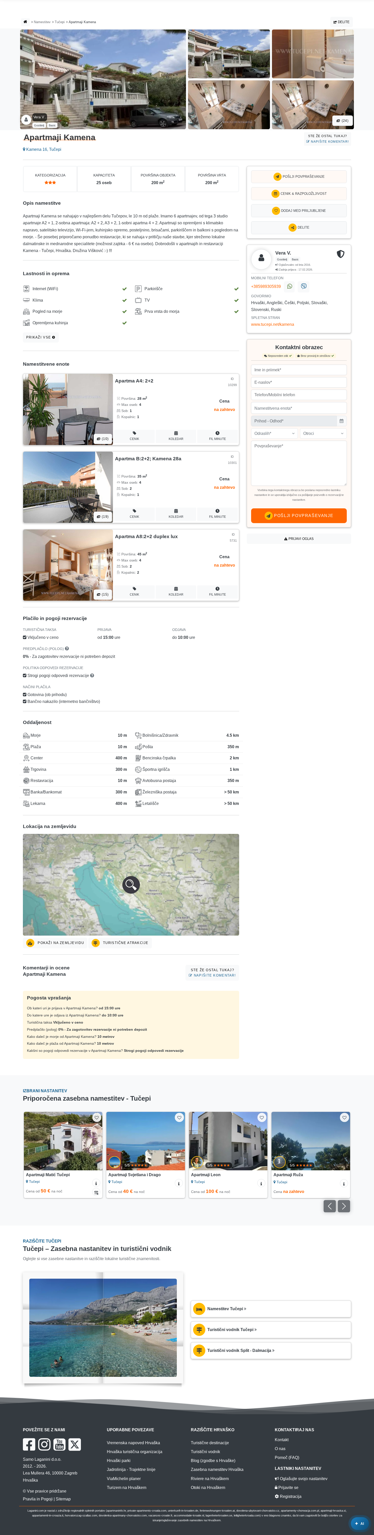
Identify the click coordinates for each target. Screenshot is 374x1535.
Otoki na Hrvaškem (208, 1487)
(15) (104, 594)
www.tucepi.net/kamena (272, 324)
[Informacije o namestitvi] (96, 1183)
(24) (344, 121)
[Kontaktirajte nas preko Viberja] (303, 286)
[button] (131, 885)
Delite (343, 22)
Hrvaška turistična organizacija (134, 1452)
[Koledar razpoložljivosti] (96, 1192)
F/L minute (217, 439)
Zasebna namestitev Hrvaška (217, 1469)
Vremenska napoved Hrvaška (133, 1443)
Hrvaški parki (119, 1460)
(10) (104, 439)
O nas (280, 1449)
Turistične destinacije (210, 1443)
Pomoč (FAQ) (287, 1457)
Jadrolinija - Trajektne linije (131, 1469)
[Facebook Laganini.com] (29, 1444)
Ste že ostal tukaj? (328, 138)
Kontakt (282, 1440)
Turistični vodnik (205, 1452)
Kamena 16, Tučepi (43, 149)
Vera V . (39, 117)
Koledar (176, 439)
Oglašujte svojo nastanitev (303, 1479)
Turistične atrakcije (125, 943)
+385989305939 (266, 286)
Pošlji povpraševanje (303, 177)
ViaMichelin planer (124, 1479)
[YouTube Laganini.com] (59, 1444)
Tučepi (60, 22)
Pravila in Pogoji (38, 1499)
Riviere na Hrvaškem (210, 1479)
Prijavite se (287, 1487)
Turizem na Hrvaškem (126, 1487)
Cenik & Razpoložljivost (303, 194)
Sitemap (63, 1499)
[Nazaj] (32, 1141)
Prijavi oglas (300, 539)
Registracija (290, 1496)
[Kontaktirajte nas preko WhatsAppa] (289, 286)
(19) (104, 517)
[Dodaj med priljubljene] (96, 1117)
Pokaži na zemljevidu (60, 943)
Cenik (134, 439)
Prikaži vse (39, 337)
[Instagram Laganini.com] (44, 1444)
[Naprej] (93, 1141)
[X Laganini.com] (74, 1444)
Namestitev (42, 22)
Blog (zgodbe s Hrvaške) (213, 1460)
